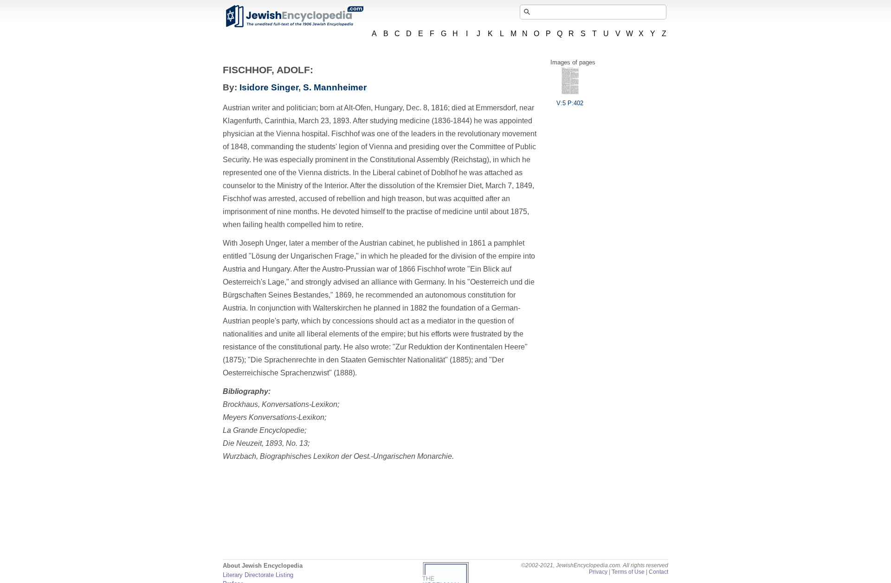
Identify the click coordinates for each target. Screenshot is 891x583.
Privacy (598, 572)
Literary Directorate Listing (258, 574)
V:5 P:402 (569, 103)
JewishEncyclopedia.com (294, 16)
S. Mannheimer (335, 87)
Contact (658, 572)
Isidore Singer (268, 87)
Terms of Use (628, 572)
